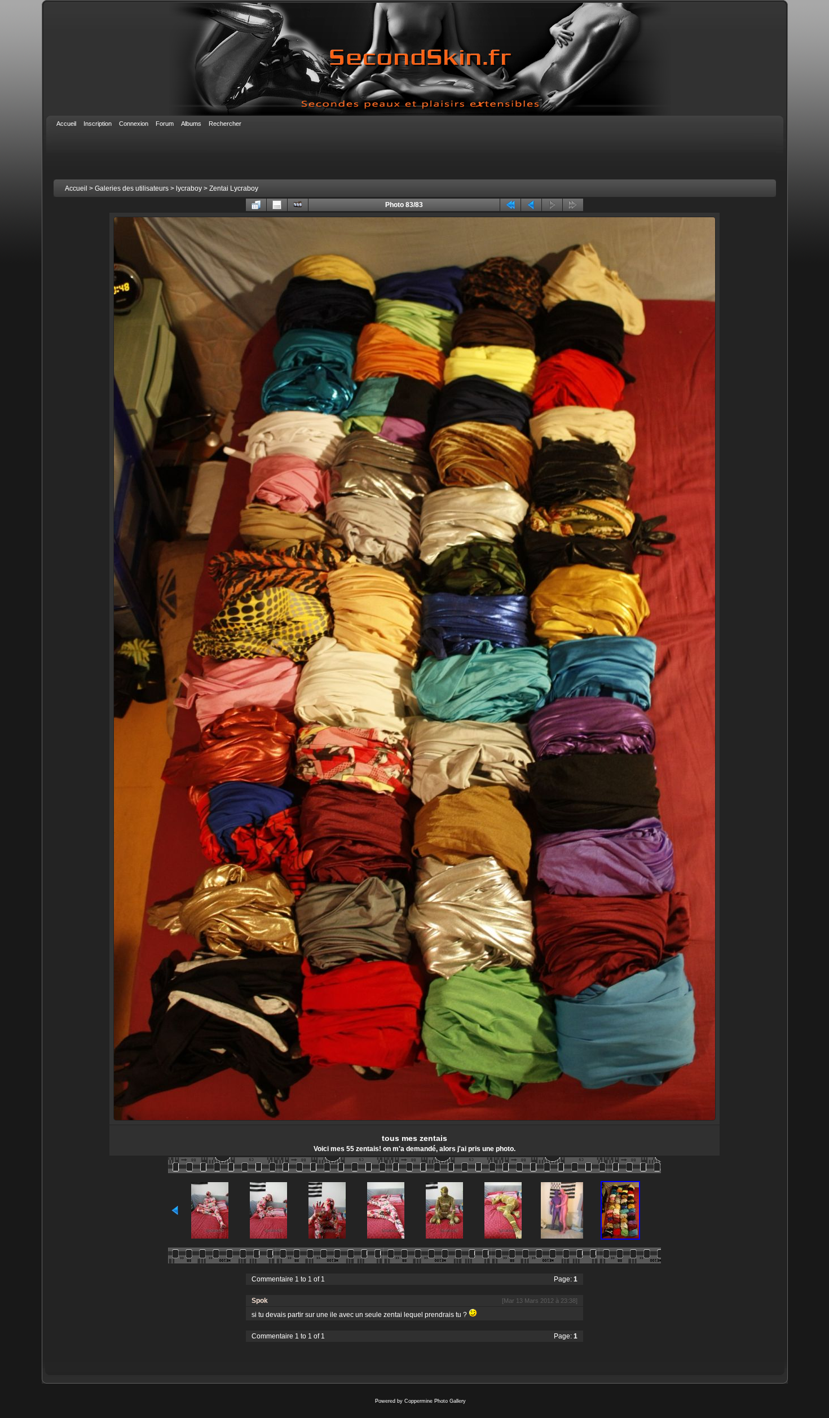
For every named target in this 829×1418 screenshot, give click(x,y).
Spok (260, 1301)
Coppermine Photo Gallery (435, 1401)
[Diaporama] (298, 205)
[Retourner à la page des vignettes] (256, 205)
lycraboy (189, 188)
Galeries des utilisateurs (132, 188)
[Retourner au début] (510, 205)
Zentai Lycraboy (233, 188)
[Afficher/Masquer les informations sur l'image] (277, 205)
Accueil (76, 188)
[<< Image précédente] (531, 205)
